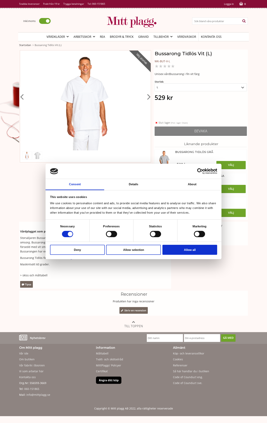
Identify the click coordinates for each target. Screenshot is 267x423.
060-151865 (98, 3)
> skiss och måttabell (33, 275)
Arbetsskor (82, 37)
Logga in (229, 4)
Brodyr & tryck (122, 37)
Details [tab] (133, 184)
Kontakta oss (211, 37)
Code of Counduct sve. (187, 383)
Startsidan (25, 45)
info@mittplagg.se (38, 395)
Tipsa (27, 284)
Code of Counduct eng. (188, 377)
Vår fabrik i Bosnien (32, 365)
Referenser (180, 365)
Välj (231, 165)
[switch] (111, 234)
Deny (77, 249)
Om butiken (27, 359)
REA (102, 37)
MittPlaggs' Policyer (108, 365)
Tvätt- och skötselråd (109, 359)
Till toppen (133, 326)
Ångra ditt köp (109, 380)
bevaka (200, 130)
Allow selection (133, 249)
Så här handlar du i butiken (191, 371)
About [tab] (192, 184)
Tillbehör (161, 37)
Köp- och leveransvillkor (188, 353)
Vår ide (23, 353)
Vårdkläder (56, 37)
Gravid (143, 37)
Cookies (178, 359)
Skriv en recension (134, 310)
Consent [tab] (75, 184)
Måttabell (102, 353)
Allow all (190, 249)
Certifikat (102, 371)
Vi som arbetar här (31, 371)
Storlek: (159, 81)
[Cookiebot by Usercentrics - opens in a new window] (200, 171)
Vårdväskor (186, 37)
